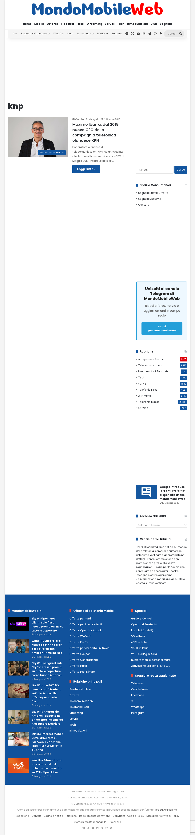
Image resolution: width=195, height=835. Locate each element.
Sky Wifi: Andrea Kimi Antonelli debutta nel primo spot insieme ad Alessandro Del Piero (47, 718)
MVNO (101, 33)
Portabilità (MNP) (142, 630)
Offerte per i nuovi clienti (86, 624)
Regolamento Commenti (94, 816)
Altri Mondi (145, 396)
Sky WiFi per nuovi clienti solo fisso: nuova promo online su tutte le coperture (47, 624)
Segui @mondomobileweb (162, 328)
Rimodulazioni (137, 24)
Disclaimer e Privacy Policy (162, 816)
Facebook (137, 695)
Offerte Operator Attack (85, 630)
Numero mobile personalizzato (151, 660)
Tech (121, 24)
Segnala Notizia (53, 816)
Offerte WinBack (80, 636)
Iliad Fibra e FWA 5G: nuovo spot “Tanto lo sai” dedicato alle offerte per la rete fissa (46, 693)
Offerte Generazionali (84, 660)
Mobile (39, 24)
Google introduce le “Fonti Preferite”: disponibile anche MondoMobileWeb (173, 493)
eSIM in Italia (139, 642)
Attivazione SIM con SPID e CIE (150, 666)
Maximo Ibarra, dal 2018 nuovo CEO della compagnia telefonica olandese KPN (95, 132)
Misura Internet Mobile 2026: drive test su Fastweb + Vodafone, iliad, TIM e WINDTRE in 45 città (47, 742)
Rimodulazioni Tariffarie (153, 371)
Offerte (52, 24)
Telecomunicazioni (150, 365)
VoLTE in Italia (140, 648)
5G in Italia (138, 636)
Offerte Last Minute (82, 672)
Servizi (109, 24)
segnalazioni (144, 567)
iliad (70, 33)
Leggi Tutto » (86, 169)
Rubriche (71, 816)
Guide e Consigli (141, 618)
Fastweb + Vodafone (34, 33)
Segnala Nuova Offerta (153, 193)
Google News (139, 689)
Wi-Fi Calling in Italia (144, 654)
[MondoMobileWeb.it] (97, 9)
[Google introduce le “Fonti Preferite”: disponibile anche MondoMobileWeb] (146, 492)
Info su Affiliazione (166, 810)
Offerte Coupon (80, 654)
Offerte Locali (78, 666)
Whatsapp (138, 707)
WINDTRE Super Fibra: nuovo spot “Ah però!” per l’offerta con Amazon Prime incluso (47, 647)
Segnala (166, 24)
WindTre (58, 33)
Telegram (137, 683)
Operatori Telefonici (144, 624)
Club (153, 24)
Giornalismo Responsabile (90, 822)
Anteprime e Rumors (151, 359)
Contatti (143, 205)
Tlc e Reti (67, 24)
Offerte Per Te (79, 642)
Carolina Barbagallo (87, 119)
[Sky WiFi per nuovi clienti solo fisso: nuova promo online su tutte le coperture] (18, 624)
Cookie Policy (135, 816)
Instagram (137, 713)
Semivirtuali (83, 33)
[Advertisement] (97, 68)
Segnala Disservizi (149, 199)
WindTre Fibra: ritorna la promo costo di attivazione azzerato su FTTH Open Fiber (47, 766)
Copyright (80, 803)
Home (27, 24)
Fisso (80, 24)
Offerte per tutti (80, 618)
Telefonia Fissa (147, 390)
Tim (15, 33)
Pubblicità (115, 822)
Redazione (22, 816)
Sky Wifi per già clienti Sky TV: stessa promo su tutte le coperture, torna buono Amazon (47, 669)
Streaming (94, 24)
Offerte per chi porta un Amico (89, 648)
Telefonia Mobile (149, 402)
